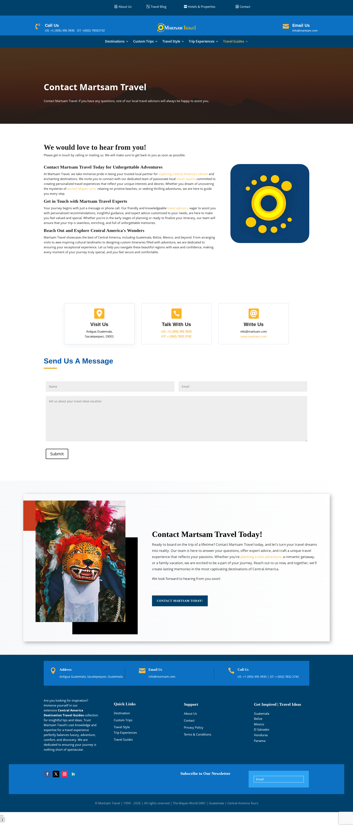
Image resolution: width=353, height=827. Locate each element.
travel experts (186, 179)
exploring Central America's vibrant (183, 174)
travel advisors (149, 101)
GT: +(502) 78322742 (91, 30)
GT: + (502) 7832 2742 (176, 336)
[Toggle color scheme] (1, 815)
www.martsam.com (254, 336)
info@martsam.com (305, 30)
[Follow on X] (56, 774)
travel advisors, (178, 208)
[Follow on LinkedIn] (73, 774)
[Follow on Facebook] (47, 774)
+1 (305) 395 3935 (255, 676)
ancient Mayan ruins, (82, 189)
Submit (57, 454)
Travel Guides (233, 42)
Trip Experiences (201, 42)
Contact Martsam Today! (180, 600)
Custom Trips (143, 42)
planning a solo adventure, (261, 556)
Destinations (115, 42)
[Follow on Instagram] (64, 774)
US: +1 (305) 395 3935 (60, 30)
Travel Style (171, 42)
